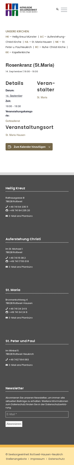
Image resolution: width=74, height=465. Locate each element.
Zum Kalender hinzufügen (30, 146)
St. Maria (42, 97)
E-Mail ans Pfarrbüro (21, 216)
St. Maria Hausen (15, 135)
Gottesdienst (13, 121)
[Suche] (57, 10)
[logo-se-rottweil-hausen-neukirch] (31, 10)
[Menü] (64, 10)
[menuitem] (57, 10)
